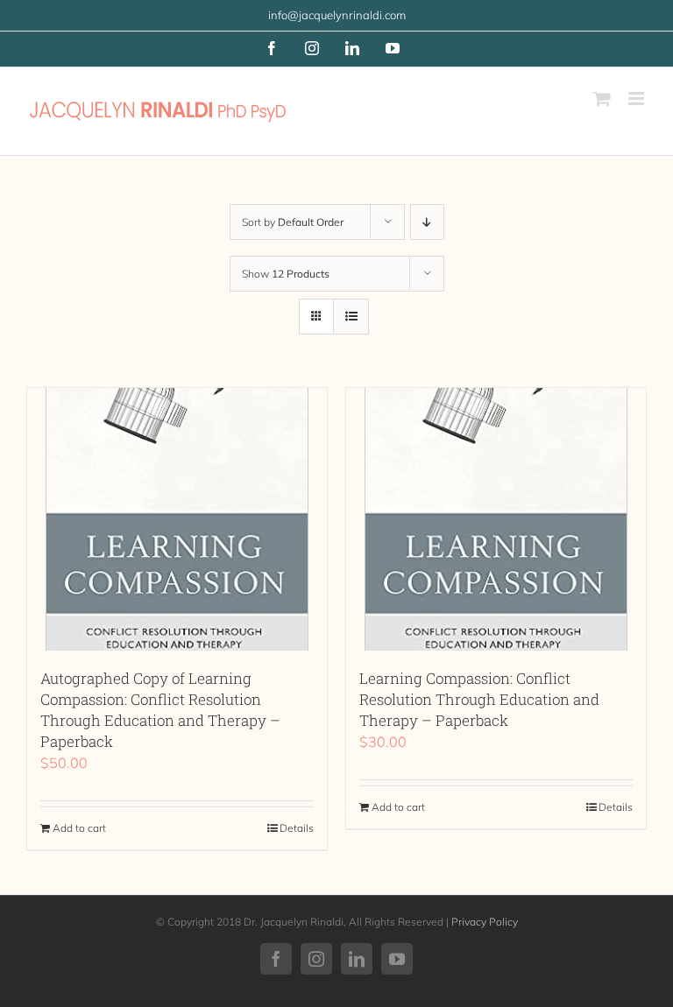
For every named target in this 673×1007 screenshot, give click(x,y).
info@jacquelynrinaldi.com (337, 15)
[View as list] (351, 316)
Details (297, 827)
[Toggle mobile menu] (637, 98)
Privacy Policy (484, 921)
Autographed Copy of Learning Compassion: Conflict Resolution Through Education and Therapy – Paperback (160, 709)
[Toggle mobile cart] (602, 98)
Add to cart (79, 827)
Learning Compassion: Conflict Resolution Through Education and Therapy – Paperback (479, 699)
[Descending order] (427, 222)
